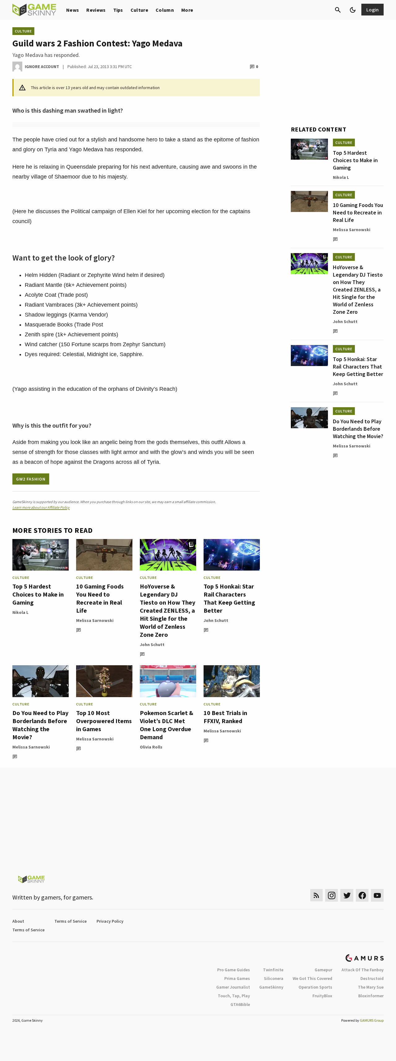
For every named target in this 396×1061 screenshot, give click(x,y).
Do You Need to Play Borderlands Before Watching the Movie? (40, 725)
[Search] (338, 10)
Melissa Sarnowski (95, 620)
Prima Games (237, 978)
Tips (118, 10)
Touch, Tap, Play (234, 995)
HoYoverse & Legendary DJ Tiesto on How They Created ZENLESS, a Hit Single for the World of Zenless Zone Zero (167, 610)
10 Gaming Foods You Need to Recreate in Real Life (100, 598)
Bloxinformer (371, 995)
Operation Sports (315, 987)
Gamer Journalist (233, 987)
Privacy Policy (110, 921)
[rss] (316, 895)
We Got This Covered (312, 978)
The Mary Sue (371, 987)
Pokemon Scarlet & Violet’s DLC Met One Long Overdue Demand (166, 725)
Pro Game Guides (233, 970)
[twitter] (346, 895)
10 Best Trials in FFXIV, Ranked (225, 717)
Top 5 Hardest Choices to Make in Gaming (38, 594)
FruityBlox (322, 995)
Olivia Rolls (151, 747)
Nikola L (20, 612)
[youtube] (377, 895)
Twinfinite (273, 970)
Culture (139, 10)
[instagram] (331, 895)
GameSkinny (271, 987)
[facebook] (362, 895)
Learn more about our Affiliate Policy (41, 507)
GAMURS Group (372, 1020)
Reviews (95, 10)
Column (165, 10)
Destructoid (372, 978)
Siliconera (273, 978)
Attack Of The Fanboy (363, 970)
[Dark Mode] (352, 10)
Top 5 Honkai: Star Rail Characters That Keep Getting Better (229, 598)
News (72, 10)
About (18, 921)
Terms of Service (70, 921)
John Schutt (152, 644)
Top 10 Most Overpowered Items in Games (104, 721)
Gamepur (323, 970)
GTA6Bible (240, 1004)
